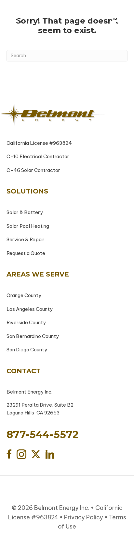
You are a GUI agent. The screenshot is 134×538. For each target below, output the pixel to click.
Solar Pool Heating (28, 226)
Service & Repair (26, 239)
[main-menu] (14, 18)
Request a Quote (26, 253)
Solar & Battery (25, 212)
